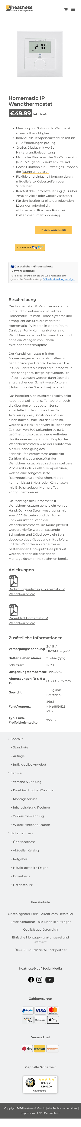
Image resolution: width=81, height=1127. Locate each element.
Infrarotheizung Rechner (31, 807)
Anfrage (19, 756)
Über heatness (24, 842)
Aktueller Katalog (26, 850)
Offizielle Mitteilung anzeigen (59, 279)
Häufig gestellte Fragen (31, 868)
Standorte (20, 747)
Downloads (21, 876)
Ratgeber (20, 859)
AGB (39, 1113)
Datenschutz (23, 885)
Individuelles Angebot (29, 764)
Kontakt (17, 739)
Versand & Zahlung (27, 782)
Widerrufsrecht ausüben (31, 825)
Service (16, 773)
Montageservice (25, 799)
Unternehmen (22, 833)
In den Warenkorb (53, 230)
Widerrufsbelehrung (28, 816)
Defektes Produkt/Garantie (33, 790)
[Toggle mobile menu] (73, 9)
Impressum (28, 1113)
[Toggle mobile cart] (66, 9)
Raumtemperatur (35, 171)
